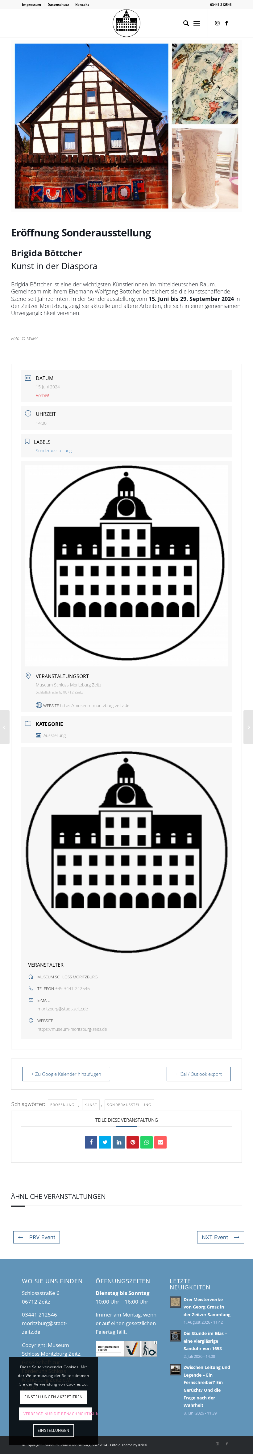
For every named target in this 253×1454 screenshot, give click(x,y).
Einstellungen (53, 1430)
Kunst (91, 1104)
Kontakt (82, 4)
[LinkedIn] (119, 1142)
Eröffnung (62, 1104)
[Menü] (196, 23)
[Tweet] (105, 1142)
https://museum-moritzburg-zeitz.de (95, 705)
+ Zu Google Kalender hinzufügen (66, 1074)
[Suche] (183, 23)
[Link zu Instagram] (217, 23)
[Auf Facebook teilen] (91, 1142)
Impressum (31, 4)
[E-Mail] (160, 1142)
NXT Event (215, 1237)
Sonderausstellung (129, 1104)
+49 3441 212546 (72, 988)
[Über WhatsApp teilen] (146, 1142)
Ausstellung (55, 735)
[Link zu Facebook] (226, 23)
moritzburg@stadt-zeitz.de (63, 1009)
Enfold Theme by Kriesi (128, 1445)
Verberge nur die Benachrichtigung (57, 1413)
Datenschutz (58, 4)
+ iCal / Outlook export (199, 1074)
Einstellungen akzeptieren (53, 1396)
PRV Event (42, 1237)
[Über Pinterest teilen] (132, 1142)
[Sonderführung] (5, 727)
